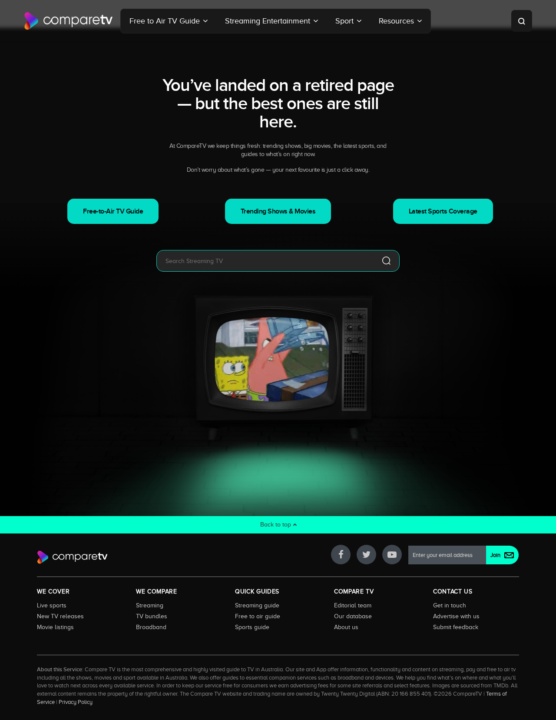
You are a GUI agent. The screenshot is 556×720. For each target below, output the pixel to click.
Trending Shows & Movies (278, 211)
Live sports (51, 605)
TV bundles (151, 616)
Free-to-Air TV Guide (113, 211)
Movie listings (55, 626)
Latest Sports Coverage (443, 211)
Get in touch (449, 605)
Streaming (149, 605)
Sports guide (252, 626)
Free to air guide (257, 616)
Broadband (151, 626)
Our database (353, 616)
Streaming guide (257, 605)
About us (346, 626)
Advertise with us (456, 616)
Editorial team (352, 605)
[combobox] (265, 260)
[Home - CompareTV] (68, 21)
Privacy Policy (76, 702)
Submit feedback (455, 626)
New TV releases (60, 616)
